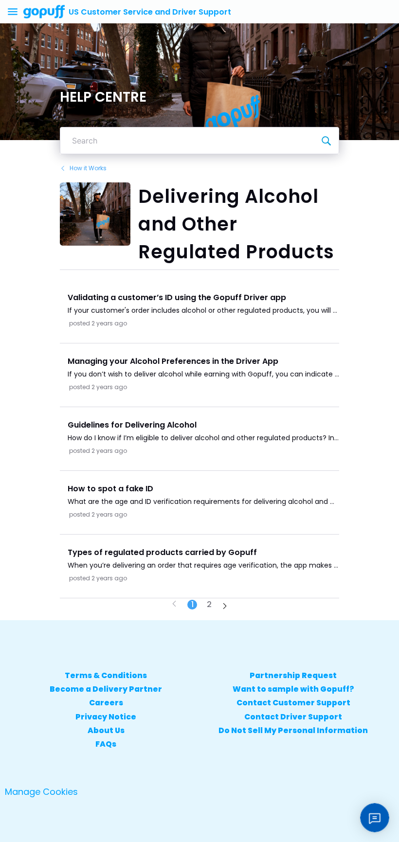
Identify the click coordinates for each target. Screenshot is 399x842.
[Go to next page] (225, 606)
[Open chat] (374, 817)
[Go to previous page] (174, 604)
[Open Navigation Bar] (15, 12)
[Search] (326, 140)
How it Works (88, 168)
